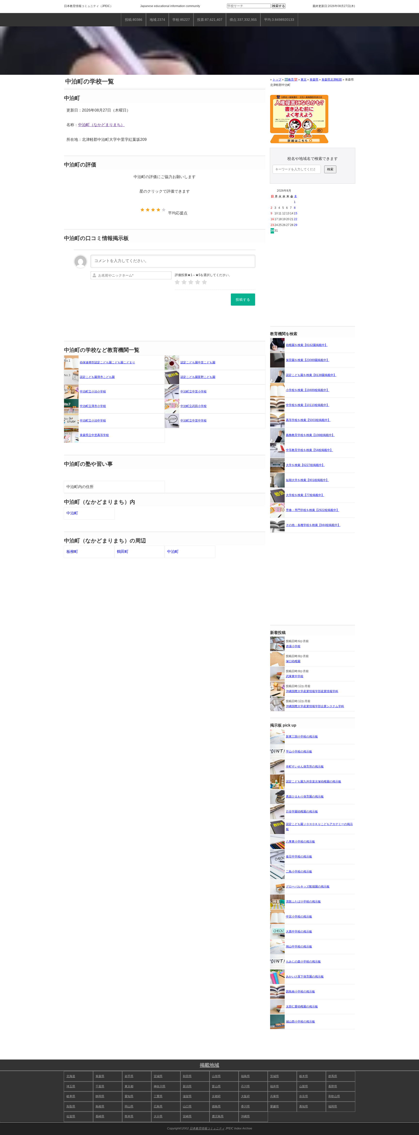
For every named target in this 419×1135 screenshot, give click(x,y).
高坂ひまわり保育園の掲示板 (305, 796)
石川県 (245, 1086)
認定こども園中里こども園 (197, 362)
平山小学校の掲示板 (299, 751)
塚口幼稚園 (293, 661)
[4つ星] (158, 209)
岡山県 (129, 1106)
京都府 (216, 1096)
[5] (204, 282)
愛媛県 (274, 1106)
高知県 (303, 1106)
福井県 (274, 1086)
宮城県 (158, 1076)
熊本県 (129, 1116)
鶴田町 (123, 551)
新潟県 (187, 1086)
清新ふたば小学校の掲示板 (303, 901)
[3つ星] (153, 209)
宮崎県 (187, 1116)
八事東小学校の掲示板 (300, 841)
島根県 (100, 1106)
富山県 (216, 1086)
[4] (197, 282)
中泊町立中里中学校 (193, 420)
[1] (177, 282)
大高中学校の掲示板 (299, 931)
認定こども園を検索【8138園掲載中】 (311, 375)
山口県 (187, 1106)
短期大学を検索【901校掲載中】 (307, 480)
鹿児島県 (218, 1116)
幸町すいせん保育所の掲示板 (305, 766)
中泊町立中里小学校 (193, 391)
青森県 (314, 79)
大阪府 (245, 1096)
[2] (184, 282)
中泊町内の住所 (80, 487)
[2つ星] (147, 209)
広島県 (158, 1106)
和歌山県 (334, 1096)
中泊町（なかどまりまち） (101, 125)
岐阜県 (70, 1096)
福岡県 (332, 1106)
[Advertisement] (312, 280)
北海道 (70, 1076)
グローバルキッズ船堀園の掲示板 (308, 886)
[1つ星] (142, 209)
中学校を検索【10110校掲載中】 (307, 405)
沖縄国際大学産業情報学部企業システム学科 (315, 706)
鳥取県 (70, 1106)
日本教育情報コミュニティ (81, 6)
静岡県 (100, 1096)
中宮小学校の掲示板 (299, 916)
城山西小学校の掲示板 (300, 1021)
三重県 (158, 1096)
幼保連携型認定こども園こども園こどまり (107, 362)
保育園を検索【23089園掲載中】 (307, 360)
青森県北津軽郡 (332, 79)
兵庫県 (274, 1096)
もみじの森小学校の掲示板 (303, 961)
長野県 (332, 1086)
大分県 (158, 1116)
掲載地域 (209, 1065)
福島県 (245, 1076)
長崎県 (100, 1116)
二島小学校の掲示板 (299, 871)
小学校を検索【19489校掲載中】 (307, 390)
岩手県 (129, 1076)
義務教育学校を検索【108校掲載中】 (310, 435)
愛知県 (129, 1096)
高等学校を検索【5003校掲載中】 (308, 420)
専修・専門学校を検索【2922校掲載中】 (312, 510)
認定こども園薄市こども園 (97, 377)
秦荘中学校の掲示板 (299, 856)
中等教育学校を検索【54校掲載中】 (309, 450)
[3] (190, 282)
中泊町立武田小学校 (193, 406)
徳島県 (216, 1106)
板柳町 (72, 551)
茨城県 (274, 1076)
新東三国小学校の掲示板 (302, 736)
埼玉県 (70, 1086)
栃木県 (303, 1076)
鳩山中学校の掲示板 (299, 946)
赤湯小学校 (293, 646)
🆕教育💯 (291, 79)
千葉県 (100, 1086)
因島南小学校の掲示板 (300, 991)
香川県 (245, 1106)
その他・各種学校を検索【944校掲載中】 (313, 525)
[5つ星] (163, 209)
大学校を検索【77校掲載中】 (305, 495)
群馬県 (332, 1076)
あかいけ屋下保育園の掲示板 (305, 976)
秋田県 (187, 1076)
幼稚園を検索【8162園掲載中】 (307, 345)
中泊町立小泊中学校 (93, 420)
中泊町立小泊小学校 (93, 391)
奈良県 (303, 1096)
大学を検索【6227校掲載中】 (305, 465)
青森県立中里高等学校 (94, 435)
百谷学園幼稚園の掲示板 (302, 811)
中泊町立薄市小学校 (93, 406)
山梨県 (303, 1086)
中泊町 (72, 513)
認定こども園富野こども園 (197, 377)
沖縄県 (245, 1116)
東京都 (129, 1086)
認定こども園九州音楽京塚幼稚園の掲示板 (313, 781)
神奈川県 (159, 1086)
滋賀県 (187, 1096)
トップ (277, 79)
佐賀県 (70, 1116)
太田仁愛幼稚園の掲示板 (302, 1006)
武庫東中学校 (294, 676)
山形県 (216, 1076)
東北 (303, 79)
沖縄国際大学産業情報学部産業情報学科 (312, 691)
